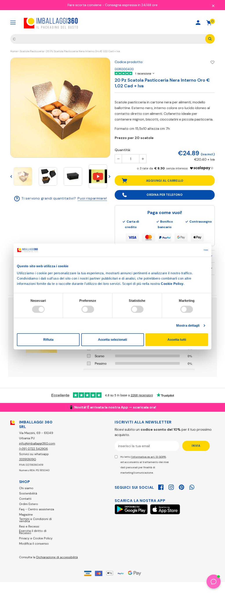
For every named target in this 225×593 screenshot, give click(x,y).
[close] (213, 5)
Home (14, 51)
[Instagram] (171, 486)
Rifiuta (48, 339)
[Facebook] (160, 486)
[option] (60, 107)
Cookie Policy (172, 284)
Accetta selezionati (112, 339)
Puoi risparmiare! (92, 198)
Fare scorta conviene (85, 5)
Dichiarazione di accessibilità (57, 557)
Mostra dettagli (188, 325)
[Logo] (51, 23)
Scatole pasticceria (32, 51)
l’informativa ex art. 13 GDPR (148, 457)
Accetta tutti (176, 339)
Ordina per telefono (165, 195)
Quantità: (123, 150)
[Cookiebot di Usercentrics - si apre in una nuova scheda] (189, 250)
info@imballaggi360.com (37, 443)
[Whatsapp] (191, 486)
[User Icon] (198, 22)
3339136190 (27, 459)
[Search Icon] (182, 22)
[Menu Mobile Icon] (13, 22)
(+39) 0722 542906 (33, 449)
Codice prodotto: (129, 62)
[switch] (88, 309)
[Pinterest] (181, 486)
